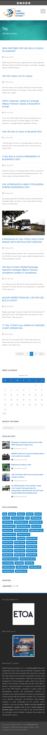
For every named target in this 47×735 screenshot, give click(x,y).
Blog (4, 514)
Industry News (7, 530)
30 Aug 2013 (8, 165)
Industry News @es (36, 530)
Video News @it (8, 571)
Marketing (21, 538)
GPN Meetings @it (9, 526)
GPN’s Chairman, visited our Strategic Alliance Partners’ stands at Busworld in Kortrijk (21, 104)
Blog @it (38, 514)
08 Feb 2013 (8, 306)
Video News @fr (35, 567)
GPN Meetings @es (21, 522)
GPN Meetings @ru (23, 526)
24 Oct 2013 (8, 112)
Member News (31, 538)
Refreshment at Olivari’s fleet (21, 465)
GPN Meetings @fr (36, 522)
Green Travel (36, 526)
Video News (29, 563)
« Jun (4, 413)
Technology (19, 563)
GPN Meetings (36, 518)
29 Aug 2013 (8, 193)
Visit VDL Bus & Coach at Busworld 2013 (22, 131)
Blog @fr (29, 514)
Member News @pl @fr (10, 559)
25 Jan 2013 (8, 334)
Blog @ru (6, 518)
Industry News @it (23, 534)
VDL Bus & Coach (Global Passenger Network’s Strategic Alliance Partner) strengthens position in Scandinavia (20, 270)
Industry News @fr (9, 534)
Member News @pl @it (28, 559)
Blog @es (21, 514)
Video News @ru (21, 571)
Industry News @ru (9, 538)
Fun (27, 518)
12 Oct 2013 (8, 137)
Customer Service (17, 518)
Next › (42, 354)
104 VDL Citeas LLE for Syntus (17, 76)
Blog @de (12, 514)
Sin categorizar (8, 563)
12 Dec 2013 (8, 82)
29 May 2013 (9, 248)
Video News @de (8, 567)
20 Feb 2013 (8, 279)
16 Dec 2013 (8, 57)
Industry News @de (21, 530)
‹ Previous (19, 354)
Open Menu (43, 11)
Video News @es (22, 567)
